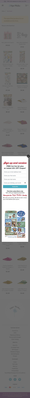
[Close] (28, 156)
